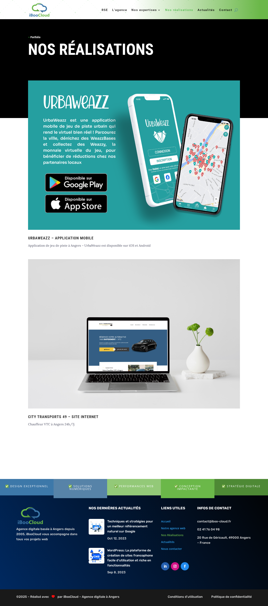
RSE (105, 10)
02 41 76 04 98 (208, 529)
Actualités (206, 10)
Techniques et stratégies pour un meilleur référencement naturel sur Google (130, 526)
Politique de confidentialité (231, 597)
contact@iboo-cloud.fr (214, 521)
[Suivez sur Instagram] (175, 566)
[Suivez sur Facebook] (185, 566)
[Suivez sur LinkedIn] (165, 566)
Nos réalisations (179, 10)
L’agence (119, 10)
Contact (225, 10)
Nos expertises (144, 10)
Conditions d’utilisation (185, 597)
